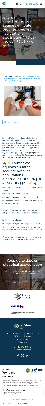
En (11, 77)
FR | (17, 4)
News (16, 77)
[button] (41, 4)
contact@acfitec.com (32, 239)
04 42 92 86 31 (31, 4)
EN (21, 4)
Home (6, 77)
